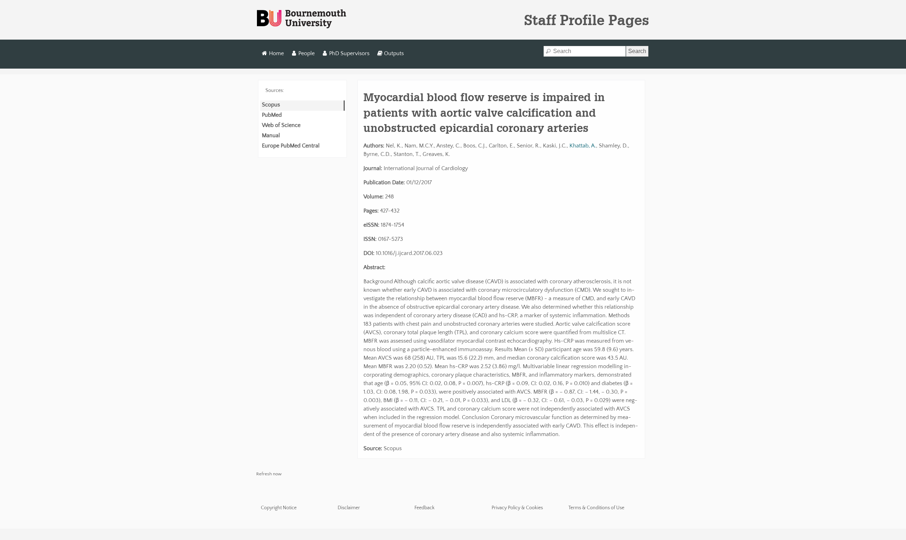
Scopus (271, 104)
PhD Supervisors (349, 53)
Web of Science (281, 125)
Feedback (424, 508)
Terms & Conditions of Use (596, 508)
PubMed (272, 115)
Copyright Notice (279, 508)
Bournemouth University (301, 19)
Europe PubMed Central (291, 146)
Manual (271, 135)
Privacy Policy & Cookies (517, 508)
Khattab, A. (582, 146)
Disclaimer (349, 508)
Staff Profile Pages (586, 19)
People (306, 53)
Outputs (394, 53)
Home (276, 53)
